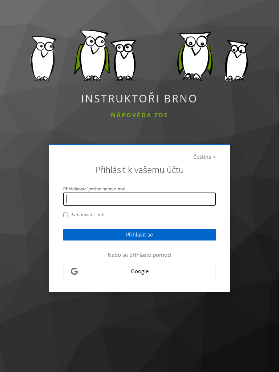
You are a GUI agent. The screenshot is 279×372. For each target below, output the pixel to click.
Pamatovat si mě (87, 214)
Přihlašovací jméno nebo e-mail (94, 189)
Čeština (202, 156)
